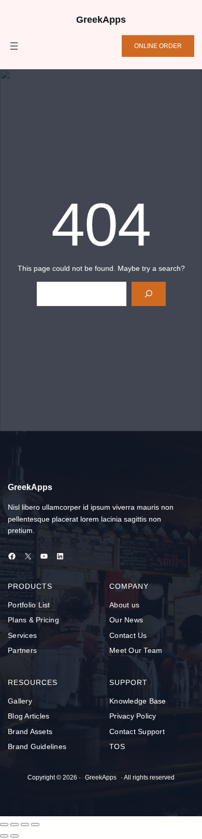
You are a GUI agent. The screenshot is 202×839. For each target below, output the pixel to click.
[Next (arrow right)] (14, 835)
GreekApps (101, 19)
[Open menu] (14, 46)
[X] (28, 556)
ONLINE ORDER (158, 46)
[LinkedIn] (60, 556)
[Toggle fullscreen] (14, 824)
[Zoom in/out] (4, 824)
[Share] (25, 824)
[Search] (148, 294)
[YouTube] (44, 556)
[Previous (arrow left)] (4, 835)
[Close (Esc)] (35, 824)
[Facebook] (12, 556)
